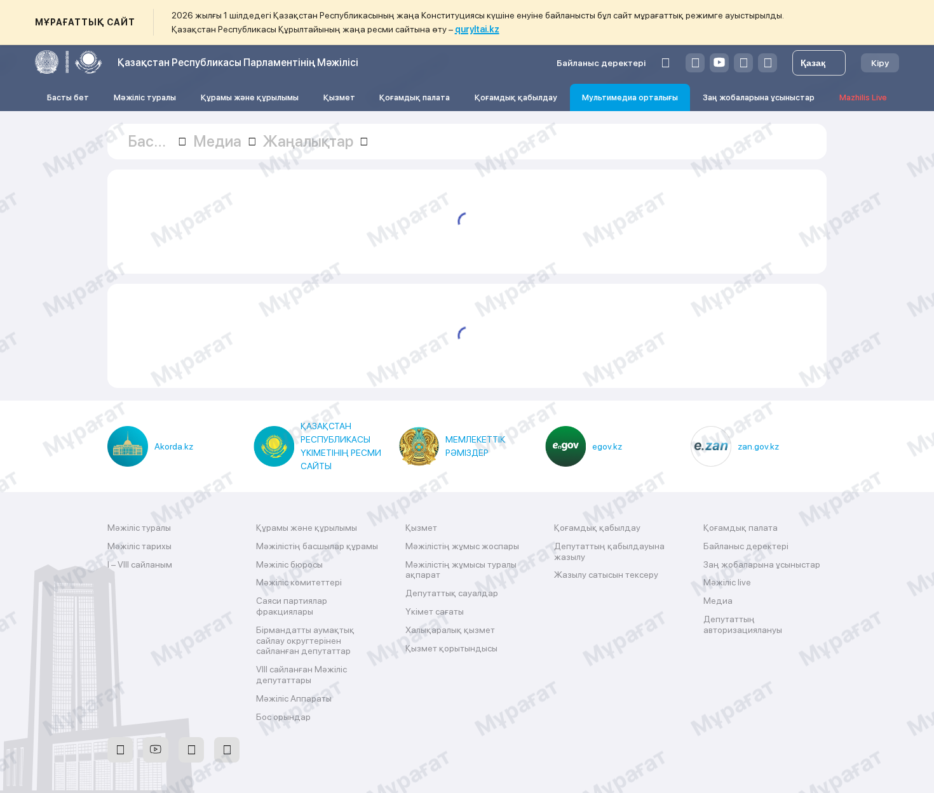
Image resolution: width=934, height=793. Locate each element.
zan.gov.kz (758, 446)
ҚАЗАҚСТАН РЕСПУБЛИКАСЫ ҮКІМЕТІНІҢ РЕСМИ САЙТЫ (341, 446)
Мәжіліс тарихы (139, 546)
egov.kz (607, 446)
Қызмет (339, 97)
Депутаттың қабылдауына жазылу (609, 551)
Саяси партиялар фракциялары (291, 606)
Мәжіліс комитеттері (299, 582)
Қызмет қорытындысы (451, 648)
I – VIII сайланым (139, 564)
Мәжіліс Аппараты (294, 698)
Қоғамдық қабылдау (516, 97)
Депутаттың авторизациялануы (742, 624)
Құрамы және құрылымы (250, 97)
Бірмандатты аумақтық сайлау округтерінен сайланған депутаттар (305, 640)
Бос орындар (283, 717)
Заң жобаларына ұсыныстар (759, 97)
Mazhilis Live (863, 97)
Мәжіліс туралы (145, 97)
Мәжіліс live (727, 582)
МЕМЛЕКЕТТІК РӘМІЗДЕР (475, 446)
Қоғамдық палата (414, 97)
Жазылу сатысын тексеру (606, 575)
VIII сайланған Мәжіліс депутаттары (301, 674)
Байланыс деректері (601, 63)
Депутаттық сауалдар (451, 593)
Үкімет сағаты (434, 611)
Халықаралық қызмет (450, 630)
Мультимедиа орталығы (630, 97)
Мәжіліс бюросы (289, 564)
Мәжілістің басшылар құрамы (317, 546)
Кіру (880, 63)
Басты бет (68, 97)
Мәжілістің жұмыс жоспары (462, 546)
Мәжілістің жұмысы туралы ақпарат (461, 569)
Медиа (718, 601)
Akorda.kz (173, 446)
